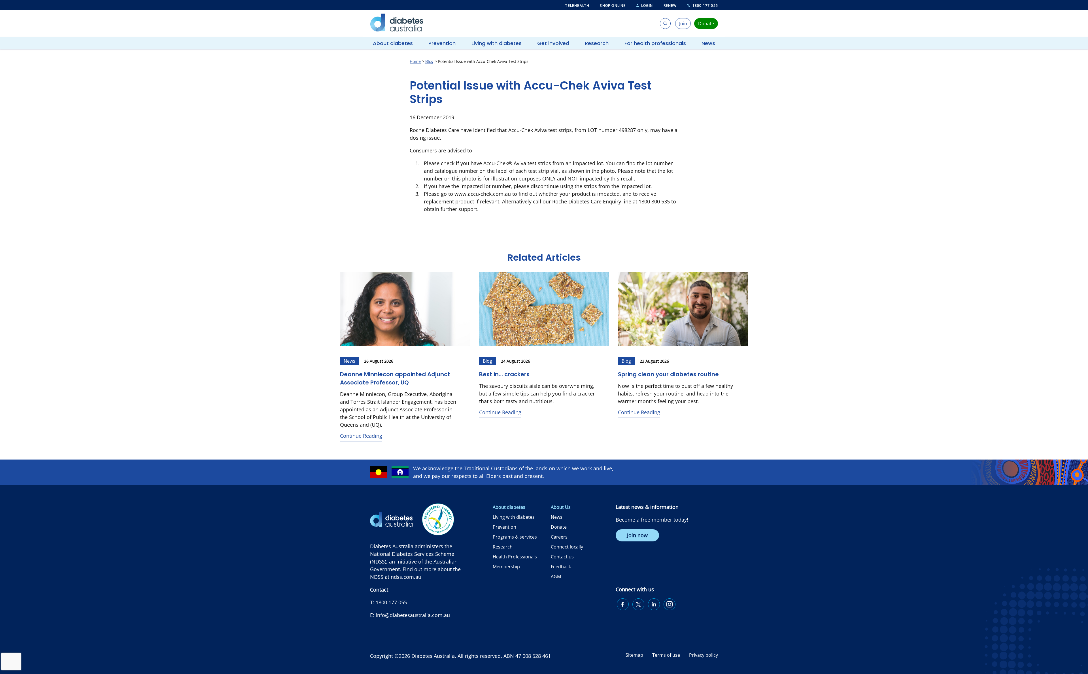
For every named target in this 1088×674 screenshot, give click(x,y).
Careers (559, 537)
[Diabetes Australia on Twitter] (638, 604)
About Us (561, 507)
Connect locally (567, 547)
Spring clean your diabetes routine (668, 374)
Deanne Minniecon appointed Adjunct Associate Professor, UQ (395, 378)
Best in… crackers (505, 374)
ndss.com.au (406, 576)
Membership (506, 567)
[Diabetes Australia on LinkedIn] (654, 604)
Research (597, 43)
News (708, 43)
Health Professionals (515, 557)
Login (647, 5)
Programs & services (515, 537)
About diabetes (393, 43)
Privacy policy (703, 655)
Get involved (553, 43)
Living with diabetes (496, 43)
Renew (670, 5)
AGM (556, 576)
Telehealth (577, 5)
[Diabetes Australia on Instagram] (669, 604)
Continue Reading (361, 435)
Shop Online (613, 5)
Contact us (562, 557)
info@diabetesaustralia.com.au (413, 615)
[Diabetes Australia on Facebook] (623, 604)
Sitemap (634, 655)
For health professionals (655, 43)
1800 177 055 (705, 5)
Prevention (442, 43)
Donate (559, 527)
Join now (637, 535)
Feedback (561, 567)
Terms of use (666, 655)
